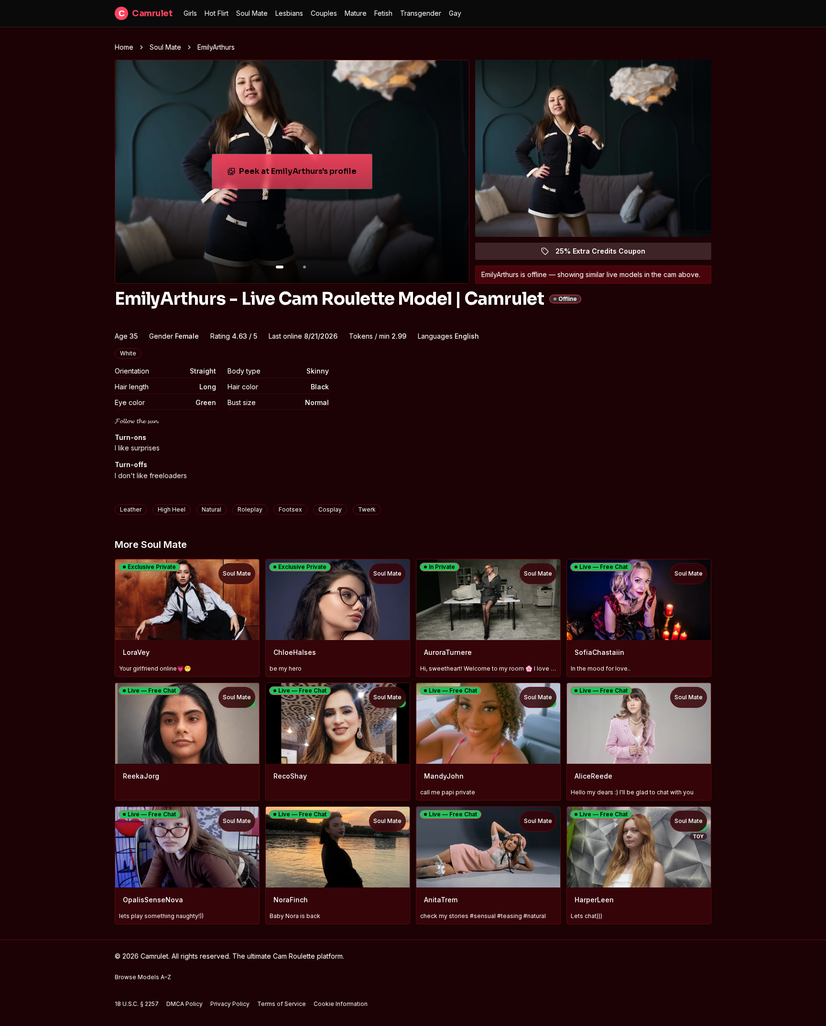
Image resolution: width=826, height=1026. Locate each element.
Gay (455, 13)
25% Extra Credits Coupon (605, 253)
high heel (171, 509)
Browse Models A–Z (143, 977)
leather (130, 509)
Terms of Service (281, 1003)
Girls (190, 13)
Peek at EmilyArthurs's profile (302, 174)
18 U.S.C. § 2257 (137, 1003)
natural (211, 509)
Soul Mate (252, 13)
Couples (324, 13)
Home (124, 47)
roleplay (250, 509)
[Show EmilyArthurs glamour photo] (304, 267)
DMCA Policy (184, 1003)
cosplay (330, 509)
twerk (367, 509)
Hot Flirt (216, 13)
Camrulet (145, 13)
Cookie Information (341, 1003)
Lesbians (289, 13)
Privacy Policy (230, 1003)
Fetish (383, 13)
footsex (290, 509)
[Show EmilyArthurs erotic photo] (279, 267)
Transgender (420, 13)
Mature (356, 13)
